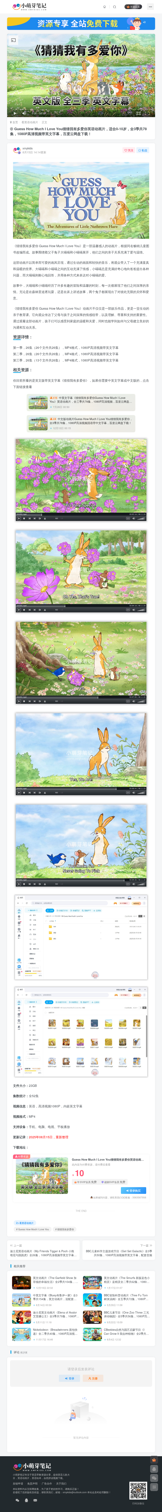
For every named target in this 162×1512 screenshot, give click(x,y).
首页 (15, 122)
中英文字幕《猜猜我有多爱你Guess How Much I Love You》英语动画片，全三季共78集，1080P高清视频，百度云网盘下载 (91, 401)
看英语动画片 (30, 122)
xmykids (28, 148)
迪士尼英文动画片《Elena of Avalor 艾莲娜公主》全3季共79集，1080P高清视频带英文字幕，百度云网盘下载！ (56, 1318)
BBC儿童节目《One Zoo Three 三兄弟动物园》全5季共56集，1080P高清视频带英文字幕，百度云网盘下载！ (127, 1316)
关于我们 (61, 1483)
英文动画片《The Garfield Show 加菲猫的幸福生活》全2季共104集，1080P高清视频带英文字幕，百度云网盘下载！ (55, 1283)
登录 (71, 1378)
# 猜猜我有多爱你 (64, 1229)
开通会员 (135, 6)
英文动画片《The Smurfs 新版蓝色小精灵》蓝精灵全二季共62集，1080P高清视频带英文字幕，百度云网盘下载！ (127, 1283)
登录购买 (135, 1190)
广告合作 (47, 1483)
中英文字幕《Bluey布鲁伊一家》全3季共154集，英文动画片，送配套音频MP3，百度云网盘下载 (55, 1299)
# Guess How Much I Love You (32, 1229)
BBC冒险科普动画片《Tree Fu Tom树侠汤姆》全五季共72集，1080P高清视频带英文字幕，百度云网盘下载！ (126, 1301)
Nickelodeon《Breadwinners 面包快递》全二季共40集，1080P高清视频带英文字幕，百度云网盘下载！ (55, 1333)
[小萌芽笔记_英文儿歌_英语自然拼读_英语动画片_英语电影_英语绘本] (32, 1467)
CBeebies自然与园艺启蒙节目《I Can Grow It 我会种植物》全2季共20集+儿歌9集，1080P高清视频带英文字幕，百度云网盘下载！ (126, 1335)
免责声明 (32, 1483)
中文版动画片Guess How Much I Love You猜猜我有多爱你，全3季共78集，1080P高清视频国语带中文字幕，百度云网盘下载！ (91, 421)
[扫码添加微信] (154, 1478)
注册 (95, 1378)
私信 (144, 150)
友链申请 (18, 1483)
